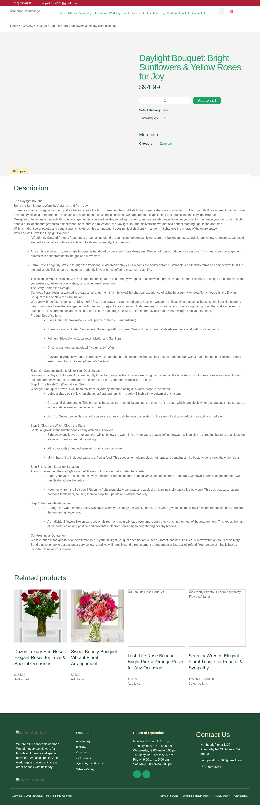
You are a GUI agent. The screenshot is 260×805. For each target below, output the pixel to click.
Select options (198, 683)
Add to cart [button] (21, 679)
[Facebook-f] (137, 774)
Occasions (100, 13)
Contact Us (199, 13)
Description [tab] (19, 171)
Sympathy (85, 13)
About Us (184, 13)
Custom (172, 13)
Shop (61, 13)
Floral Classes (131, 13)
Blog (162, 13)
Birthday (72, 13)
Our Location (150, 13)
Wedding (114, 13)
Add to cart (207, 100)
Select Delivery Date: (154, 110)
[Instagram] (146, 774)
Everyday (27, 26)
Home (14, 26)
